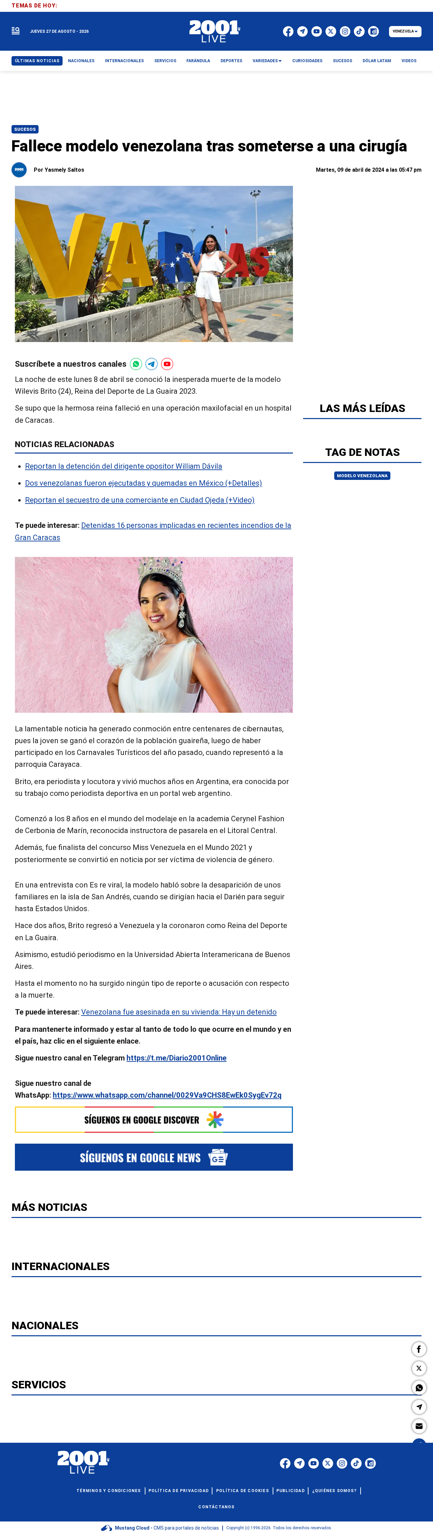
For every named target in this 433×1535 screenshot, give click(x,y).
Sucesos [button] (342, 60)
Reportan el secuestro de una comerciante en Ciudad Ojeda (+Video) (140, 500)
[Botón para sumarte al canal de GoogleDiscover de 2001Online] (154, 1119)
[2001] (215, 31)
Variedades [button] (265, 60)
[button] (419, 1349)
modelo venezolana (362, 475)
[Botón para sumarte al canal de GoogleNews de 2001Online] (154, 1157)
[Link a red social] (285, 1463)
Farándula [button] (198, 60)
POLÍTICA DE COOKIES (242, 1490)
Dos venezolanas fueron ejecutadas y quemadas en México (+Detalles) (143, 483)
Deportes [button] (231, 60)
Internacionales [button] (124, 60)
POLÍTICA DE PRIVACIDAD (179, 1490)
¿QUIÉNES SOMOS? (334, 1490)
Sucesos (25, 129)
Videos (409, 60)
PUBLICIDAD (290, 1490)
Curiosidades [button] (307, 60)
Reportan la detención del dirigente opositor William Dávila (123, 466)
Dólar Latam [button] (377, 60)
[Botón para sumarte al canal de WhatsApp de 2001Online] (136, 364)
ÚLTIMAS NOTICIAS (37, 60)
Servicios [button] (165, 60)
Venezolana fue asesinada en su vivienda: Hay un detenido (179, 1012)
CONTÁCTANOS (216, 1507)
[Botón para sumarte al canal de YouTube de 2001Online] (167, 364)
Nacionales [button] (81, 60)
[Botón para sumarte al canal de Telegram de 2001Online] (151, 364)
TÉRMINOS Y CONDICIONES (108, 1490)
